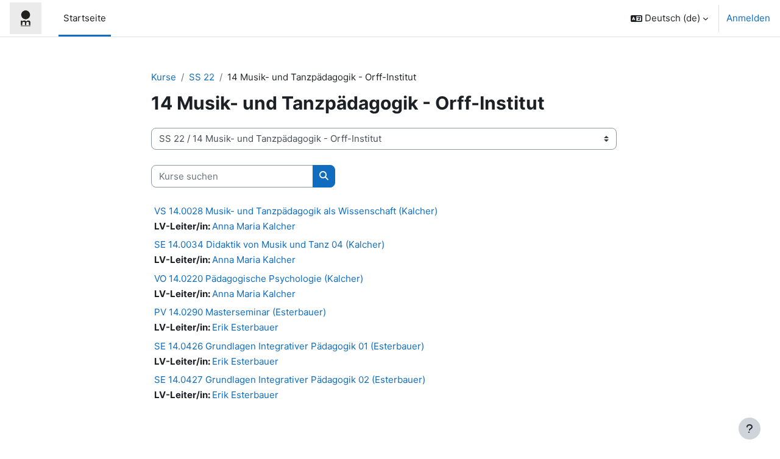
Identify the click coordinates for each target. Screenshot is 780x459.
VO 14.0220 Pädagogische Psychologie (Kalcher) (258, 278)
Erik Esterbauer (245, 327)
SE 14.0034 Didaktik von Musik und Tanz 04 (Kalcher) (269, 244)
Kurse (163, 77)
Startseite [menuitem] (84, 18)
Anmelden (748, 18)
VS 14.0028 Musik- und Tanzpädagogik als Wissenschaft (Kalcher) (296, 211)
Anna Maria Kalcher (254, 226)
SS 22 (201, 77)
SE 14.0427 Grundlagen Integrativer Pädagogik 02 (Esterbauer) (289, 379)
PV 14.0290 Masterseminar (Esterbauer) (240, 312)
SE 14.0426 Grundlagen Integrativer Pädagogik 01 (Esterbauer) (289, 346)
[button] (669, 18)
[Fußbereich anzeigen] (749, 429)
